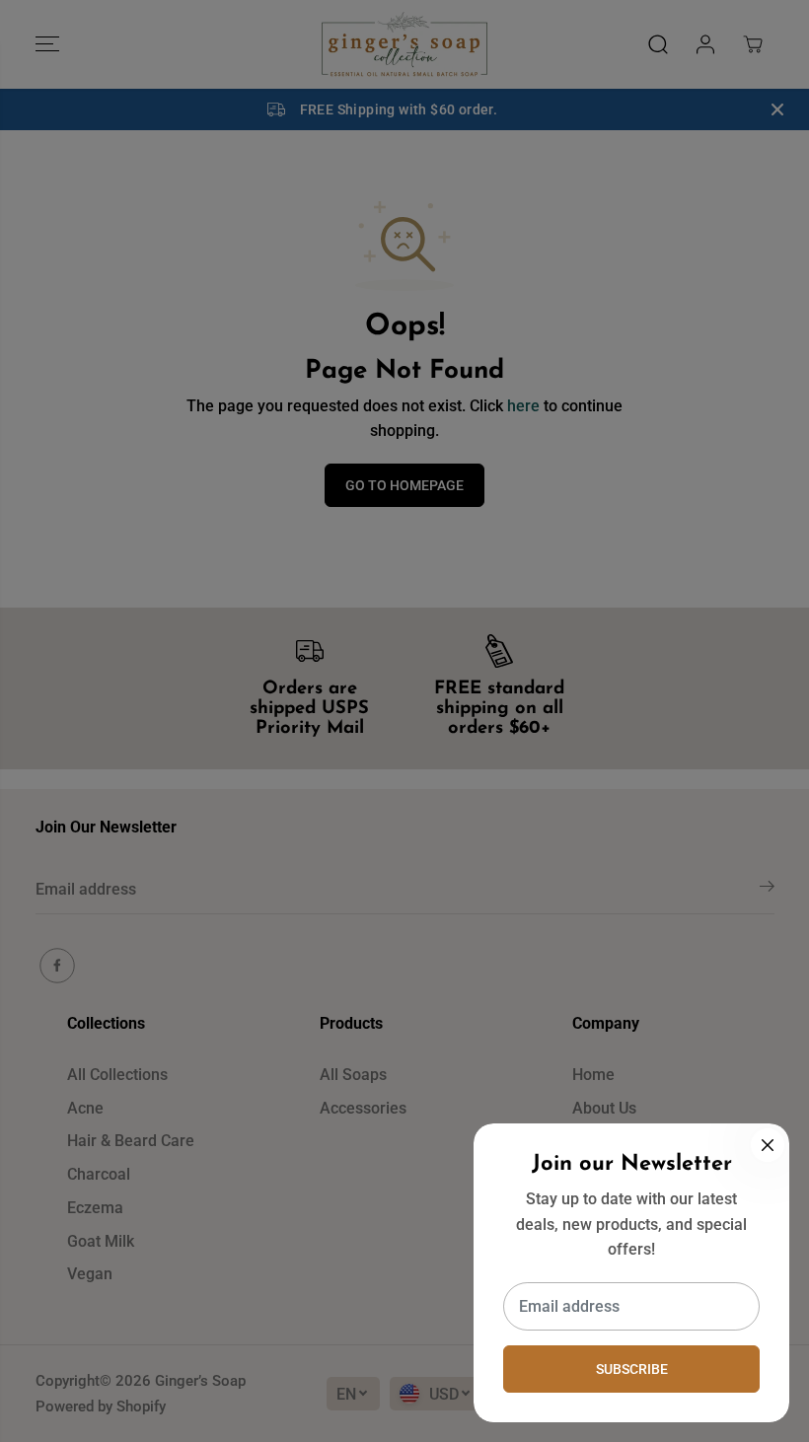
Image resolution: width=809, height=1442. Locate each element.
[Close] (767, 1145)
